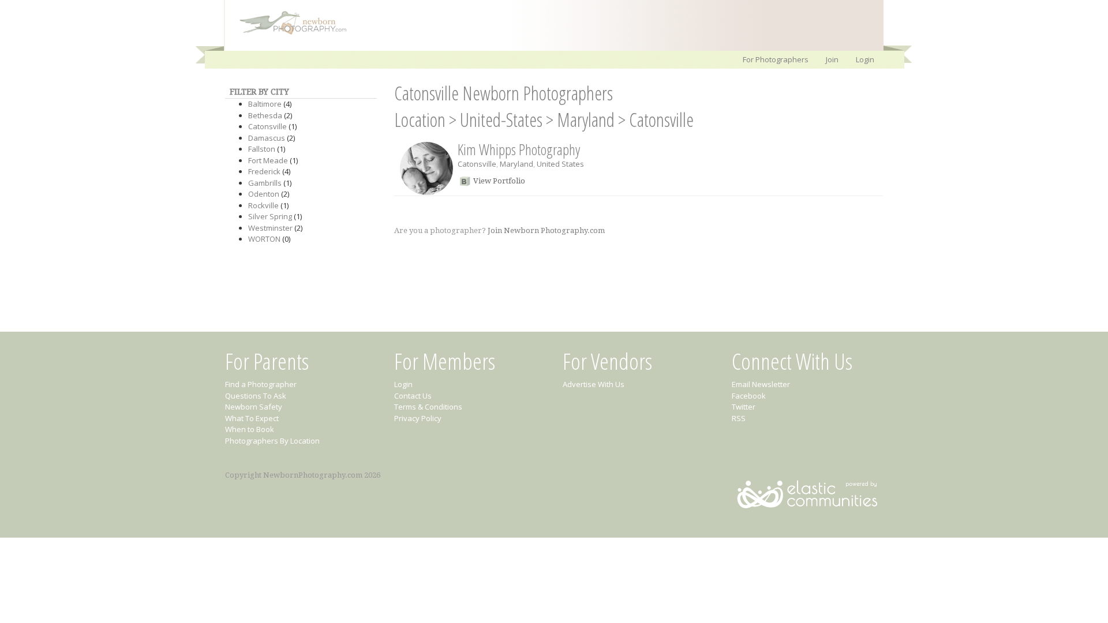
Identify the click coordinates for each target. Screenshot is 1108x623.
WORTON (264, 239)
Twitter (743, 406)
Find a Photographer (261, 384)
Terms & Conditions (428, 406)
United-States (501, 120)
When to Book (249, 429)
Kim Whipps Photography (519, 149)
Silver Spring (270, 216)
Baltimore (265, 104)
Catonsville (267, 126)
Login (865, 59)
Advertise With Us (593, 384)
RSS (739, 418)
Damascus (266, 138)
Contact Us (413, 396)
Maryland (586, 120)
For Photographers (775, 59)
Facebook (749, 396)
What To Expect (252, 418)
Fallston (261, 149)
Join (832, 59)
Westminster (270, 228)
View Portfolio (499, 181)
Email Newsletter (761, 384)
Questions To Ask (255, 396)
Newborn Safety (253, 406)
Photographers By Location (272, 441)
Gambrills (265, 183)
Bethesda (265, 115)
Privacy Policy (417, 418)
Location (420, 120)
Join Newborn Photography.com (546, 230)
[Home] (287, 33)
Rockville (263, 205)
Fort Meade (268, 160)
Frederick (264, 171)
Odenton (263, 194)
